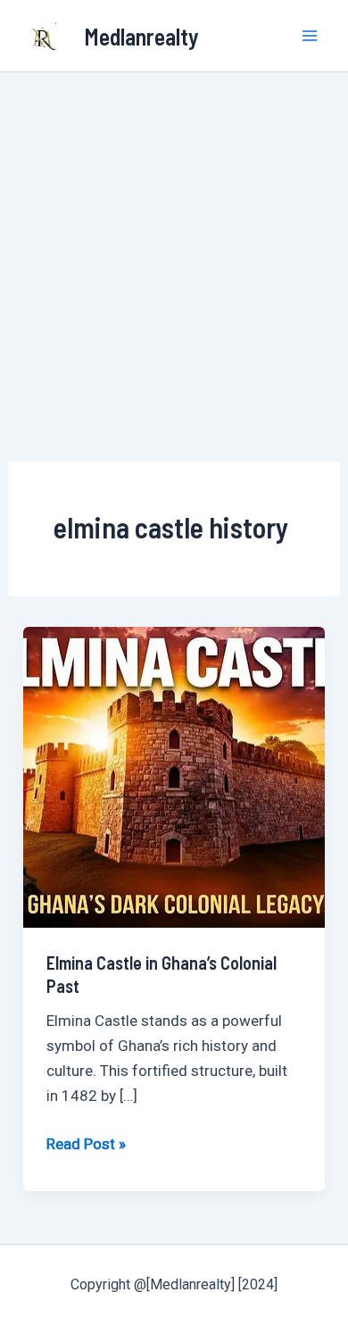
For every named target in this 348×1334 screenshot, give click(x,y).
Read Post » (86, 1142)
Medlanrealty (141, 36)
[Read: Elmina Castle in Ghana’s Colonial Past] (174, 776)
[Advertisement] (174, 255)
